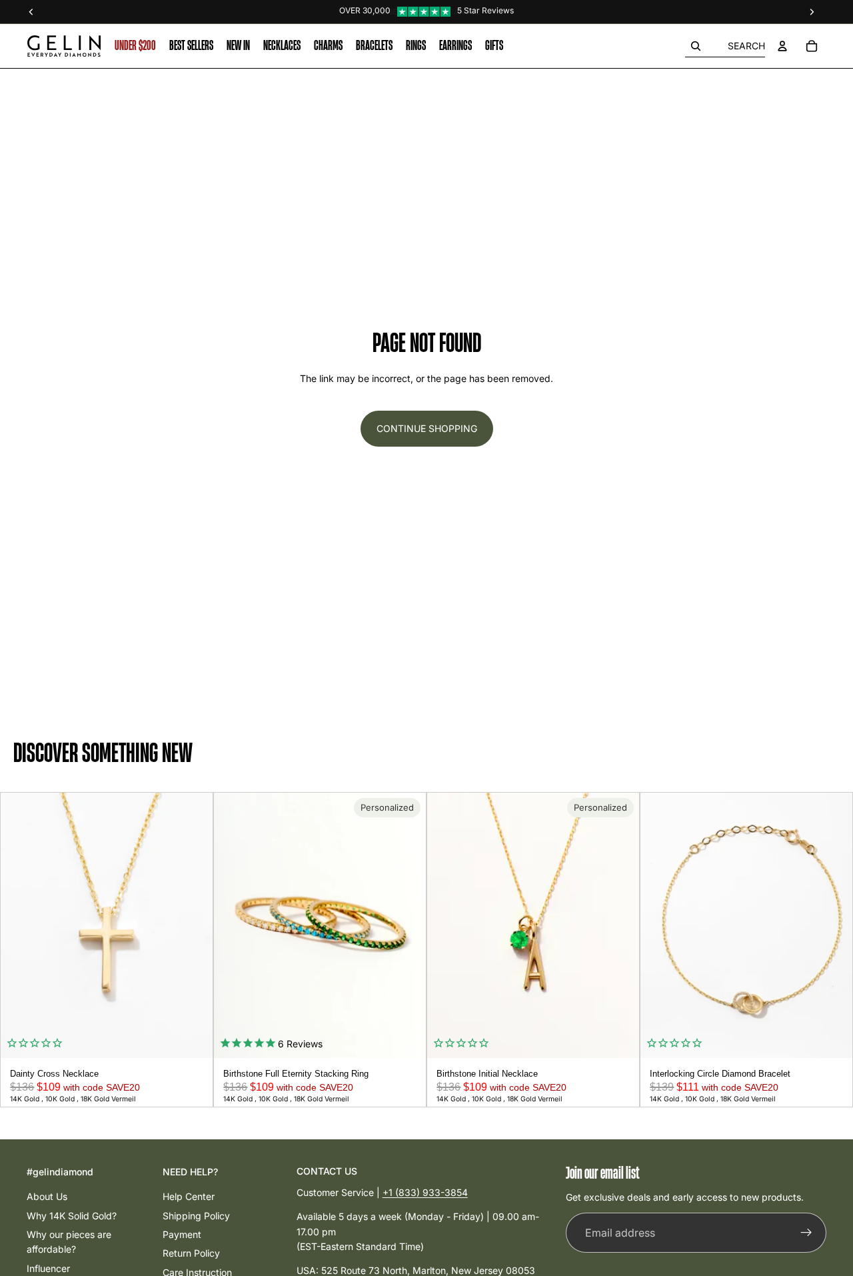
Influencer (48, 1268)
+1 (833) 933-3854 (425, 1192)
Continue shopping (427, 428)
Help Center (189, 1196)
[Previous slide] (15, 925)
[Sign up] (806, 1233)
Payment (182, 1234)
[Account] (782, 46)
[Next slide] (198, 925)
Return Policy (191, 1253)
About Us (47, 1196)
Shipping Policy (196, 1215)
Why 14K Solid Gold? (72, 1215)
